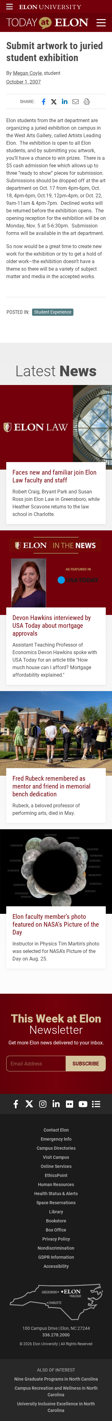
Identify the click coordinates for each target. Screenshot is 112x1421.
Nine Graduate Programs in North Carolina (56, 1379)
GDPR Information (56, 1257)
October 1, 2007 (23, 81)
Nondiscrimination (56, 1248)
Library (56, 1212)
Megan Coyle (27, 73)
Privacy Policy (56, 1239)
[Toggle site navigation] (100, 23)
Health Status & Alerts (56, 1193)
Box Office (56, 1230)
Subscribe (85, 1063)
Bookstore (56, 1221)
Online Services (56, 1166)
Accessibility (56, 1266)
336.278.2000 (56, 1335)
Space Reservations (56, 1202)
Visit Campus (56, 1157)
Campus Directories (56, 1148)
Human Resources (56, 1184)
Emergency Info (56, 1139)
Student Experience (52, 312)
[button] (9, 6)
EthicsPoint (56, 1175)
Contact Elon (56, 1130)
